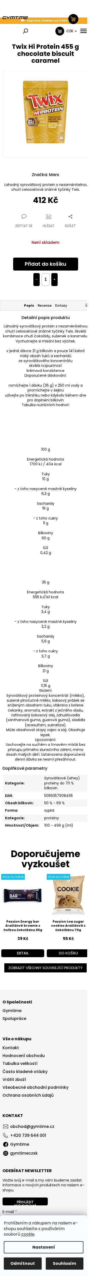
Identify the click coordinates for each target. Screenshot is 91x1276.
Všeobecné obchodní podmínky (36, 1087)
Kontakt (11, 1048)
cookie (27, 1234)
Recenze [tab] (45, 305)
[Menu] (83, 31)
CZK (70, 31)
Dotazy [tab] (61, 305)
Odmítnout (22, 1263)
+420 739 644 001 (28, 1135)
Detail (23, 953)
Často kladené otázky (25, 1072)
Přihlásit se (24, 1202)
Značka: (45, 175)
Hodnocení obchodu (24, 1056)
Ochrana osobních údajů (28, 1095)
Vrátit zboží (14, 1079)
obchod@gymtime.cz (32, 1126)
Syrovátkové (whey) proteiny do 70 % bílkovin (62, 783)
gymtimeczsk (24, 1153)
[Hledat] (25, 31)
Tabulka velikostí (20, 1063)
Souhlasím (64, 1263)
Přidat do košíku (45, 263)
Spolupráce (14, 1018)
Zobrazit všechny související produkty (45, 967)
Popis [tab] (29, 305)
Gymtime (12, 1011)
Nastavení (43, 1247)
